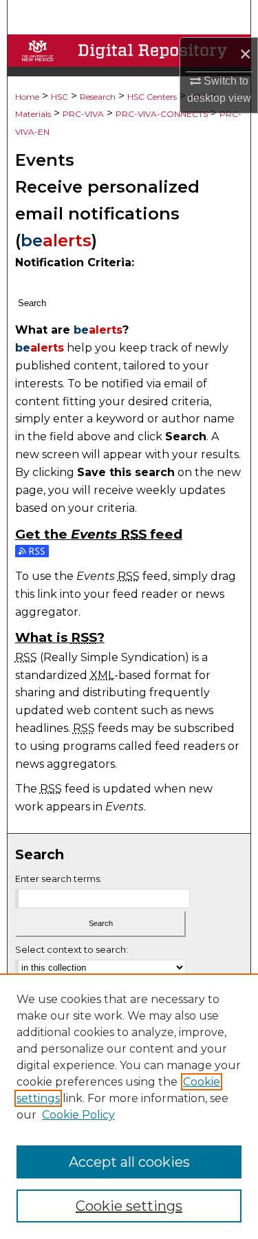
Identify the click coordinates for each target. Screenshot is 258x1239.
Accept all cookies (129, 1162)
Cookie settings (129, 1206)
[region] (129, 1106)
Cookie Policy (78, 1114)
